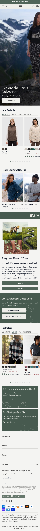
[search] (33, 6)
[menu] (3, 6)
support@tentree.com (19, 492)
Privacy (25, 491)
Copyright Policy (33, 526)
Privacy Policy (22, 526)
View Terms (20, 491)
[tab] (10, 161)
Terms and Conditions (19, 528)
